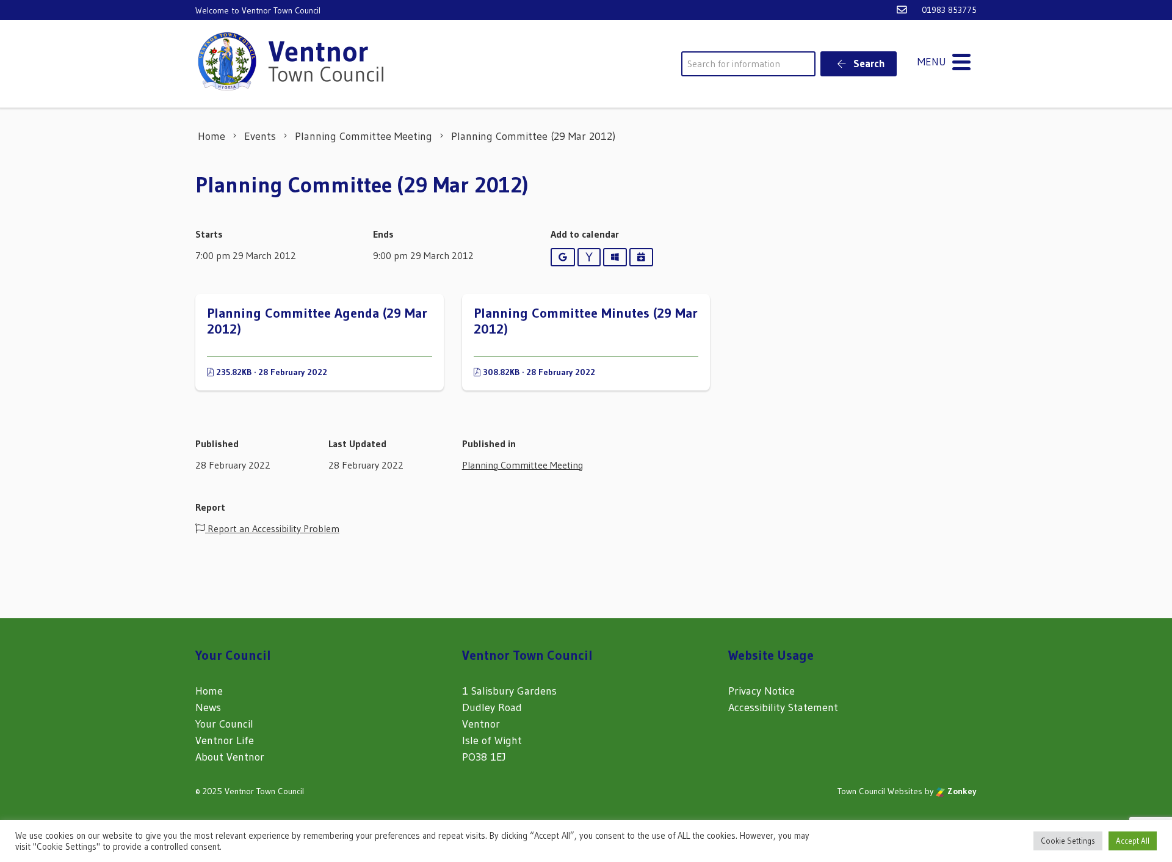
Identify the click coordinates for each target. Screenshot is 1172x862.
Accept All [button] (1132, 841)
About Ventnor (229, 757)
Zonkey (961, 791)
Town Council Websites (879, 791)
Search (868, 63)
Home (209, 691)
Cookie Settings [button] (1068, 841)
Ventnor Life (224, 740)
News (208, 707)
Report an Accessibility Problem (272, 528)
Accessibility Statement (783, 707)
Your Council (224, 724)
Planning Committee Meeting (522, 465)
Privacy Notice (761, 691)
